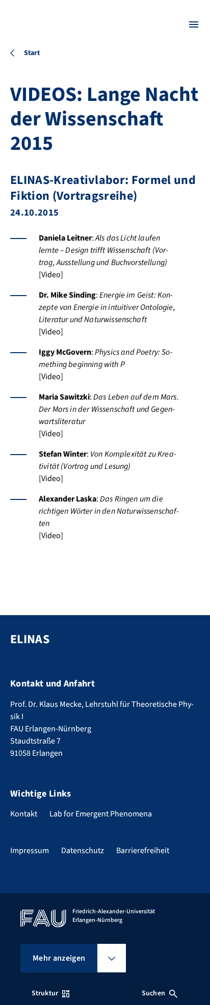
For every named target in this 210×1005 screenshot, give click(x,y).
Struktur (45, 993)
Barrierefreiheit (142, 850)
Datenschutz (82, 850)
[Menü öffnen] (193, 24)
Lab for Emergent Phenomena (100, 813)
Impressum (29, 850)
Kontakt (23, 813)
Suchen (153, 993)
